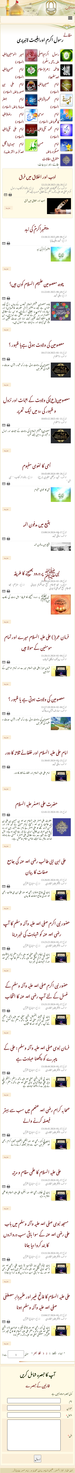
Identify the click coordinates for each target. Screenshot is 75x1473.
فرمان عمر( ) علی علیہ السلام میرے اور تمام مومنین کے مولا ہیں (36, 641)
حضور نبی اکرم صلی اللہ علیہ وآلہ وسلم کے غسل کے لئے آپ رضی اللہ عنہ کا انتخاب (36, 990)
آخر (35, 1353)
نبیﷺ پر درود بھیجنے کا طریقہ (36, 572)
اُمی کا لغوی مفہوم (36, 464)
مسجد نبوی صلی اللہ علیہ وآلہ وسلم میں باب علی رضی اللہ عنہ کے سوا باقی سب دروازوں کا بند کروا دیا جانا (36, 1233)
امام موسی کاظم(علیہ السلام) (48, 117)
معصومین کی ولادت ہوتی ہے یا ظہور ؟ (36, 698)
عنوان (69, 1408)
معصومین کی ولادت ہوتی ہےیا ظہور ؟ (36, 343)
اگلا (39, 1353)
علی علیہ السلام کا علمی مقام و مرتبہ (36, 1171)
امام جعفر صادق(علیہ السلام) (13, 102)
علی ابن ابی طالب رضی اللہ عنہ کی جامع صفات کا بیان (36, 865)
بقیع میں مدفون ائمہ (36, 523)
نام (70, 1401)
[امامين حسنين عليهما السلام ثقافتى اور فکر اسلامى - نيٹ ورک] (37, 8)
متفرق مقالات (50, 158)
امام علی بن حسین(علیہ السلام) (13, 87)
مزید (8, 208)
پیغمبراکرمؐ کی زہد (36, 228)
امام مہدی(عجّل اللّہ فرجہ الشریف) (13, 147)
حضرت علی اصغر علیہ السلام (36, 803)
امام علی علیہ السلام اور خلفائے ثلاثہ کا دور (36, 751)
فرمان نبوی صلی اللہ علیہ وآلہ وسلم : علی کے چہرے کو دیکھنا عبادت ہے (36, 1052)
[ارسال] (6, 195)
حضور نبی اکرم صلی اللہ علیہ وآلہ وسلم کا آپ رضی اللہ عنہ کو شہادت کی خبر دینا (36, 928)
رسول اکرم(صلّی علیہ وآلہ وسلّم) (48, 57)
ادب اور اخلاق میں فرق (37, 175)
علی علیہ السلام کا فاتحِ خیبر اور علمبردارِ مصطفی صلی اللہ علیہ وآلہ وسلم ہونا (36, 1301)
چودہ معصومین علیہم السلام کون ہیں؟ (36, 283)
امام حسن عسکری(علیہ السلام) (55, 151)
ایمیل (69, 1415)
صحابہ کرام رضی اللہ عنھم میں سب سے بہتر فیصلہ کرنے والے (37, 1114)
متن (70, 1435)
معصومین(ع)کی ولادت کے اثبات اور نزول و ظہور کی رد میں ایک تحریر (36, 404)
